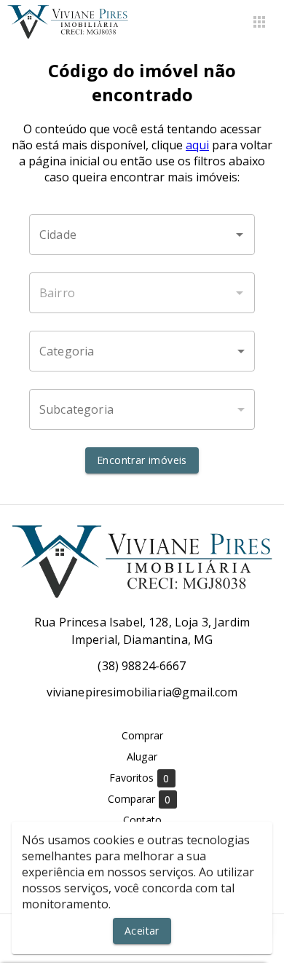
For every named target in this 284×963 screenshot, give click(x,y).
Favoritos (139, 778)
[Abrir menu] (259, 21)
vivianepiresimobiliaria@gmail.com (142, 692)
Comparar (139, 799)
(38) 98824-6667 (142, 666)
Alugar (142, 756)
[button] (142, 351)
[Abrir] (239, 234)
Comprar (142, 735)
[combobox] (142, 234)
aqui (197, 145)
